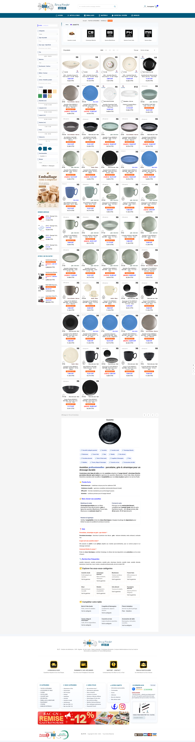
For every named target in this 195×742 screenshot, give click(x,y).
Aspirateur (66, 696)
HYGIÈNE (42, 704)
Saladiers (129, 611)
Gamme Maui (148, 40)
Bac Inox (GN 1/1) (68, 704)
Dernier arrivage (148, 50)
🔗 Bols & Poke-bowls (101, 458)
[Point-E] (54, 735)
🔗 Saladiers (84, 462)
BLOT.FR (83, 734)
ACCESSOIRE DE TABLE (46, 690)
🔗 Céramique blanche (127, 450)
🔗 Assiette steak (114, 450)
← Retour (66, 24)
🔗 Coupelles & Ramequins (116, 458)
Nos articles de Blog (92, 700)
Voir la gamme (85, 579)
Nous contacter (91, 692)
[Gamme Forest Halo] (129, 33)
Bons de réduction (115, 697)
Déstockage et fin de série (93, 698)
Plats (123, 611)
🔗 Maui (104, 454)
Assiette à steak (72, 40)
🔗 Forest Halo (95, 454)
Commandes (114, 690)
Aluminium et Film (68, 688)
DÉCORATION (43, 698)
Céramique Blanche (91, 40)
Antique (66, 694)
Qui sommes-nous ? (92, 688)
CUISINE (42, 692)
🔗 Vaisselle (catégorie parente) (89, 450)
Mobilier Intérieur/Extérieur (93, 702)
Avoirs (112, 692)
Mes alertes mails (115, 699)
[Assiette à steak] (71, 33)
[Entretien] (83, 718)
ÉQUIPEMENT (43, 702)
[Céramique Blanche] (91, 33)
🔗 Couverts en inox (114, 462)
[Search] (115, 6)
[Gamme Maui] (148, 33)
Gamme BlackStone (110, 40)
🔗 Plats (129, 458)
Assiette (66, 698)
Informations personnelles (118, 688)
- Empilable (43, 156)
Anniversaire (67, 690)
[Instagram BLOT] (122, 706)
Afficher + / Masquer (48, 166)
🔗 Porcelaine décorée (86, 458)
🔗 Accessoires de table (128, 462)
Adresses (113, 695)
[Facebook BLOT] (114, 706)
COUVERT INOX (44, 696)
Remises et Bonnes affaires (94, 696)
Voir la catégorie (86, 611)
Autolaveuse (67, 702)
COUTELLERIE (44, 694)
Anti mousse (67, 692)
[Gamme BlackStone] (110, 33)
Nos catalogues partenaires (94, 704)
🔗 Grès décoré (121, 454)
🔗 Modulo (112, 454)
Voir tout (153, 685)
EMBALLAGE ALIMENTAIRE (47, 700)
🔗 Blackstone (84, 454)
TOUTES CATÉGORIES (46, 688)
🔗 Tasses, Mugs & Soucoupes (98, 462)
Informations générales (93, 690)
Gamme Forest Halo (129, 40)
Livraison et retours (92, 694)
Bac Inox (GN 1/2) (68, 706)
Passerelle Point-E (91, 706)
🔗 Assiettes (103, 450)
